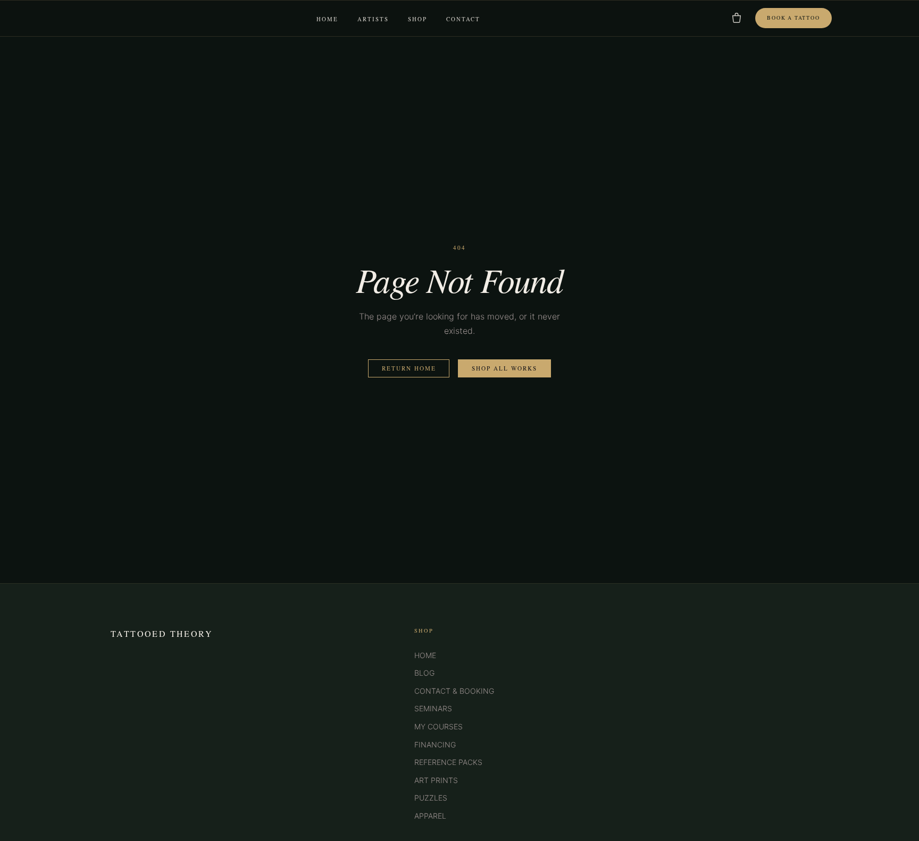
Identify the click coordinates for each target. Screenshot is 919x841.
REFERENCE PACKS (448, 762)
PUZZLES (430, 797)
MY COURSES (438, 726)
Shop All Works (504, 368)
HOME (425, 655)
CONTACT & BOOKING (454, 690)
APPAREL (430, 815)
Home (327, 19)
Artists (373, 19)
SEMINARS (433, 708)
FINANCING (435, 744)
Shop (417, 19)
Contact (463, 19)
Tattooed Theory (162, 633)
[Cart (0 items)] (736, 18)
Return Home (409, 368)
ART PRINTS (436, 780)
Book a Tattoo (793, 17)
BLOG (424, 672)
